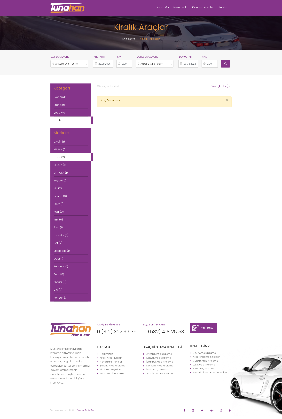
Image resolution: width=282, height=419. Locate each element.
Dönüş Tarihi (186, 56)
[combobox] (69, 64)
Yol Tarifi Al (207, 328)
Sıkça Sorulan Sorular (112, 373)
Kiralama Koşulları (203, 7)
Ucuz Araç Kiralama (204, 353)
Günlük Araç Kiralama (205, 360)
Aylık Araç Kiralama (204, 368)
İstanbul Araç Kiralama (159, 361)
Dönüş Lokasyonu (147, 56)
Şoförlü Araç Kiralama (112, 365)
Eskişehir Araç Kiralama (159, 365)
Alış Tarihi (99, 56)
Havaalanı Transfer (111, 361)
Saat (120, 56)
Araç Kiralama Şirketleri (206, 356)
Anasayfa (162, 7)
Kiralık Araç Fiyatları (111, 357)
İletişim (223, 7)
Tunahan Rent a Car (85, 410)
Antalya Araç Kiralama (159, 373)
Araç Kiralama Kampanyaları (210, 372)
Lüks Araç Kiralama (204, 364)
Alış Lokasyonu (60, 56)
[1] (225, 64)
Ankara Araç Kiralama (159, 354)
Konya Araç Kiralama (158, 357)
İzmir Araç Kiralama (157, 369)
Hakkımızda (180, 7)
